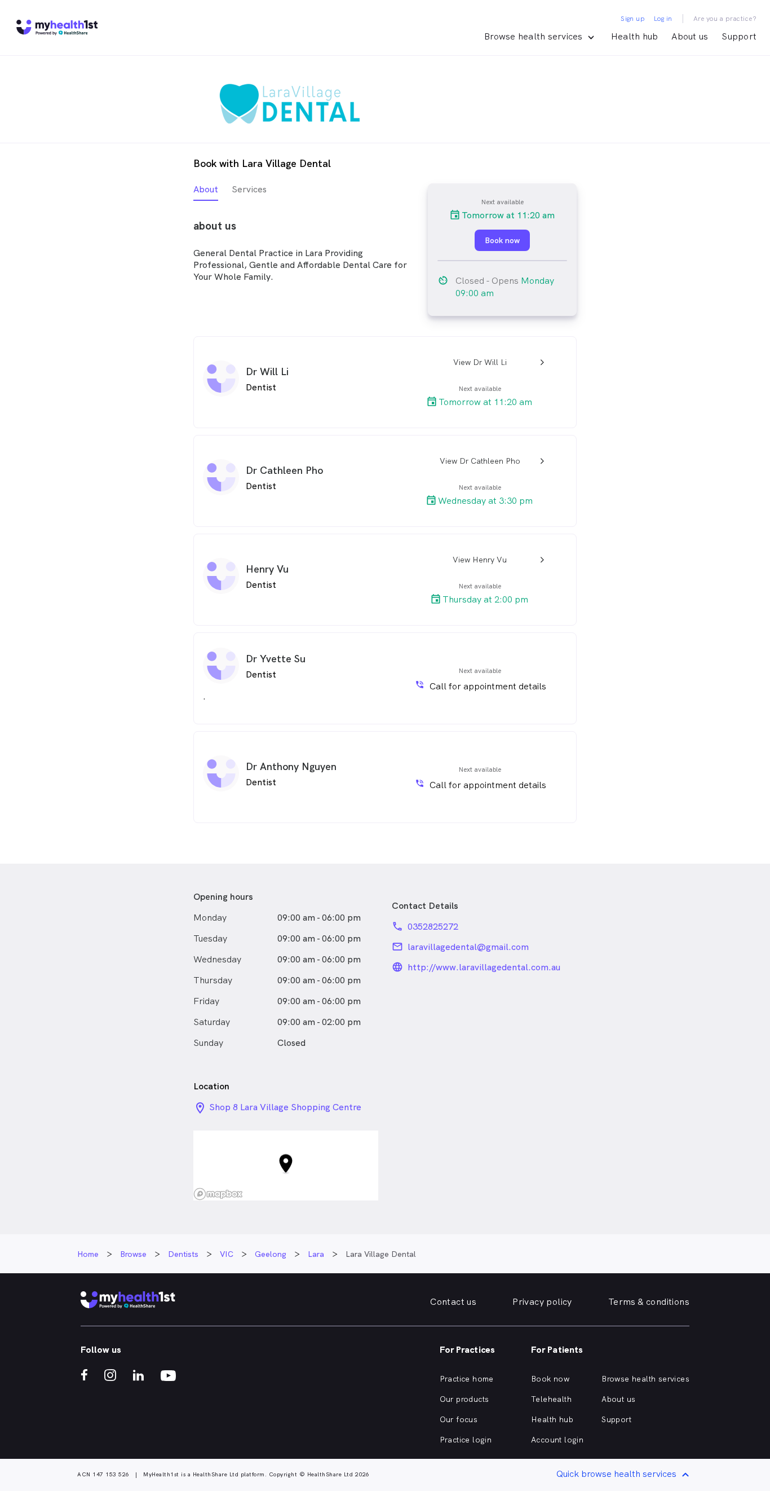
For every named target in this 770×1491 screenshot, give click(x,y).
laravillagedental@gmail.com (468, 947)
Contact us (453, 1302)
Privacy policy (542, 1302)
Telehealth (551, 1399)
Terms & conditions (648, 1302)
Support (739, 36)
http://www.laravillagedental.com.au (484, 967)
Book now (550, 1379)
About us (689, 36)
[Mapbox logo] (218, 1193)
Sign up (633, 18)
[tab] (205, 192)
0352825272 (433, 927)
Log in (663, 18)
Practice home (467, 1379)
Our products (464, 1399)
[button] (285, 1165)
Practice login (466, 1440)
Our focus (459, 1419)
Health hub (634, 36)
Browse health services (645, 1379)
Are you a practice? (725, 18)
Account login (557, 1440)
